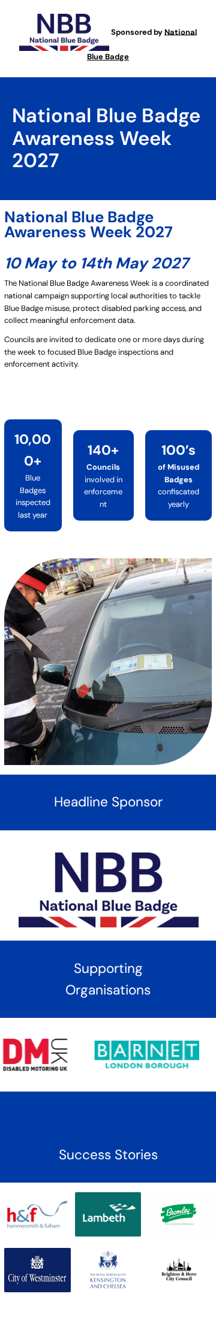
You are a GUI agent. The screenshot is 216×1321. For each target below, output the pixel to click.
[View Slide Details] (140, 1052)
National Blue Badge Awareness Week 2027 (106, 138)
